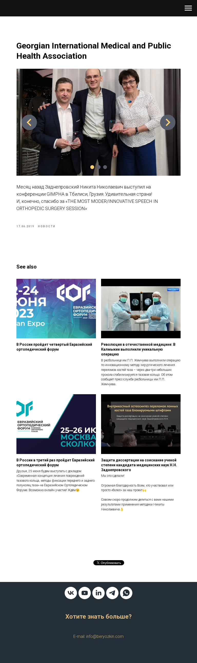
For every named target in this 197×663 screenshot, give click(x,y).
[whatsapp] (126, 593)
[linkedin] (98, 593)
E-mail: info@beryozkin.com (98, 636)
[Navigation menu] (188, 8)
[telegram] (112, 593)
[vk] (71, 593)
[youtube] (84, 593)
